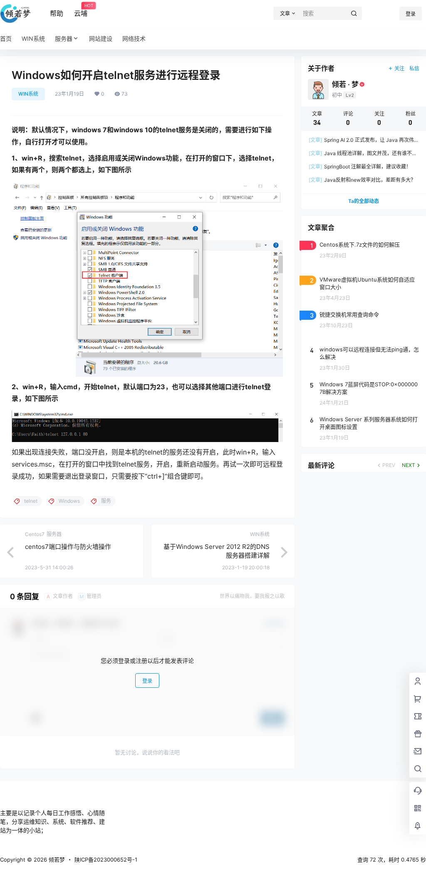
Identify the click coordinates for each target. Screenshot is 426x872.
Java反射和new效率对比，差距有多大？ (362, 180)
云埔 (80, 10)
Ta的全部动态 (363, 201)
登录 (411, 14)
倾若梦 (56, 859)
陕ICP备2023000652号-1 (105, 859)
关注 (399, 68)
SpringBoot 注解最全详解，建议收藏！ (360, 166)
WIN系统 (28, 94)
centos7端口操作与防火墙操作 (68, 547)
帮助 (56, 13)
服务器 (63, 38)
